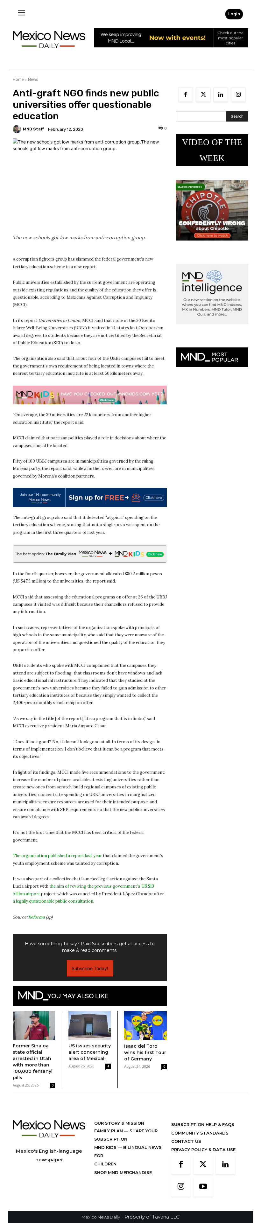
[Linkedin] (221, 94)
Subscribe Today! (90, 968)
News (33, 79)
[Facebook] (186, 94)
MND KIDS (106, 1147)
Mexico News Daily (100, 1217)
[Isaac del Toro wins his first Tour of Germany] (145, 1025)
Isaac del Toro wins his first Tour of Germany (145, 1052)
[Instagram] (238, 94)
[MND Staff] (18, 129)
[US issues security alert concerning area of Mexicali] (89, 1025)
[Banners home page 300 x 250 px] (212, 245)
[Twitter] (203, 94)
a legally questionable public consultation (53, 901)
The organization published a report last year (57, 855)
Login (234, 13)
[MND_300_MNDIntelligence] (212, 329)
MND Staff (33, 129)
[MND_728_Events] (171, 52)
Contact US (186, 1141)
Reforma (36, 917)
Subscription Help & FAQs (202, 1124)
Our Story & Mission (119, 1123)
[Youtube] (203, 1187)
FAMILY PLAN (109, 1130)
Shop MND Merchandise (123, 1172)
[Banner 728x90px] (90, 395)
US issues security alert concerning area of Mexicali (89, 1052)
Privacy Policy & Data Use (203, 1149)
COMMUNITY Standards (200, 1133)
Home (18, 79)
